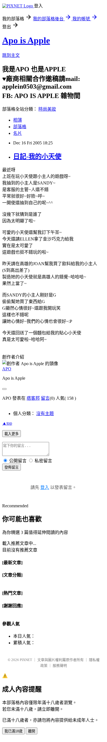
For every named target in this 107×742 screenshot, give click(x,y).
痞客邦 (33, 398)
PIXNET (26, 660)
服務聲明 (60, 665)
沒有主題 (45, 413)
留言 (45, 398)
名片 (17, 133)
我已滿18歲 (13, 731)
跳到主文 (11, 55)
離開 (31, 731)
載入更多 (11, 434)
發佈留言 (11, 467)
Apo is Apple (26, 40)
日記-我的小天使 (37, 156)
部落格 (19, 126)
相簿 (17, 120)
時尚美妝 (47, 109)
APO (6, 368)
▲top (7, 423)
